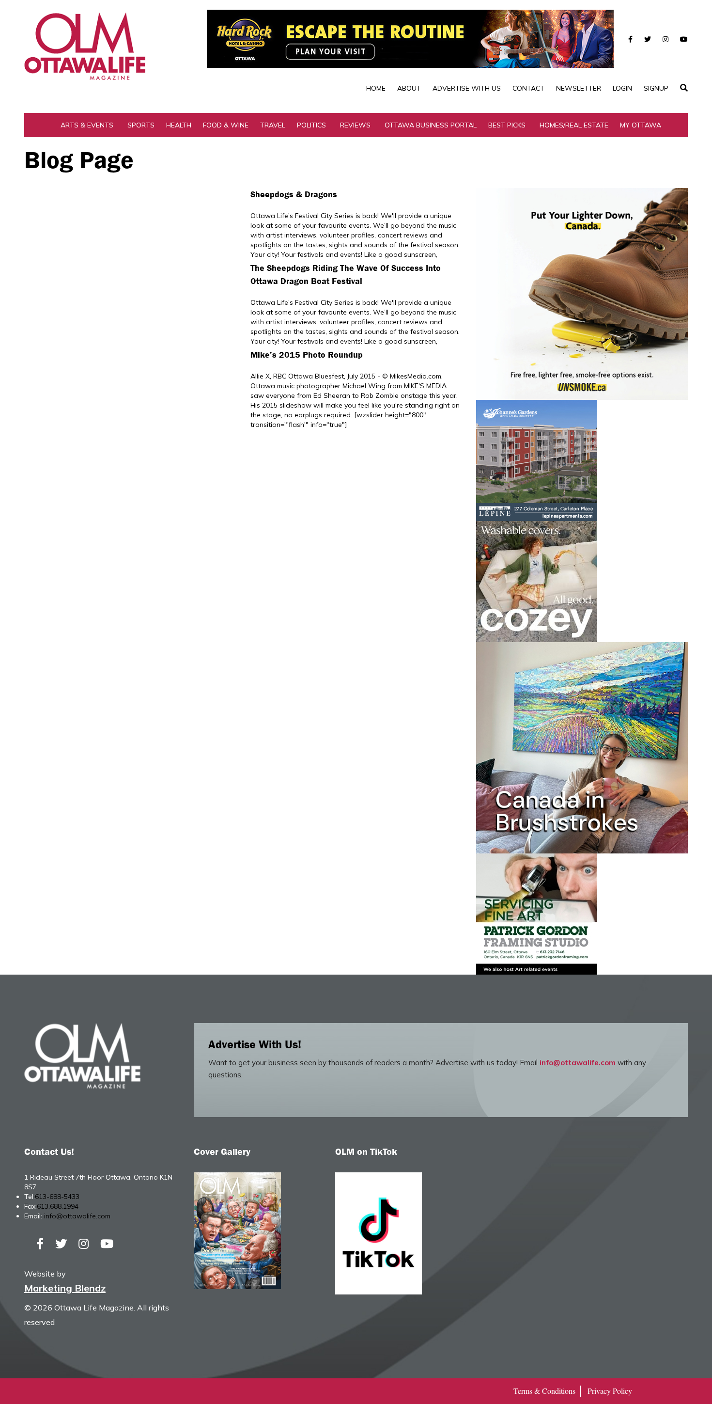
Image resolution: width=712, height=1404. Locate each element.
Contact (528, 88)
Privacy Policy (610, 1391)
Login (622, 88)
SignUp (656, 88)
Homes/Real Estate (574, 125)
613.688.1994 (57, 1206)
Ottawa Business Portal (431, 125)
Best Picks (507, 125)
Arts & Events (87, 125)
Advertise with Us (467, 88)
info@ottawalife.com (578, 1062)
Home (376, 88)
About (409, 88)
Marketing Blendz (65, 1288)
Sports (141, 125)
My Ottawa (640, 125)
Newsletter (578, 88)
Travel (272, 125)
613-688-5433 (57, 1196)
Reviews (355, 125)
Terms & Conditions (544, 1391)
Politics (311, 125)
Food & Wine (225, 125)
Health (178, 125)
